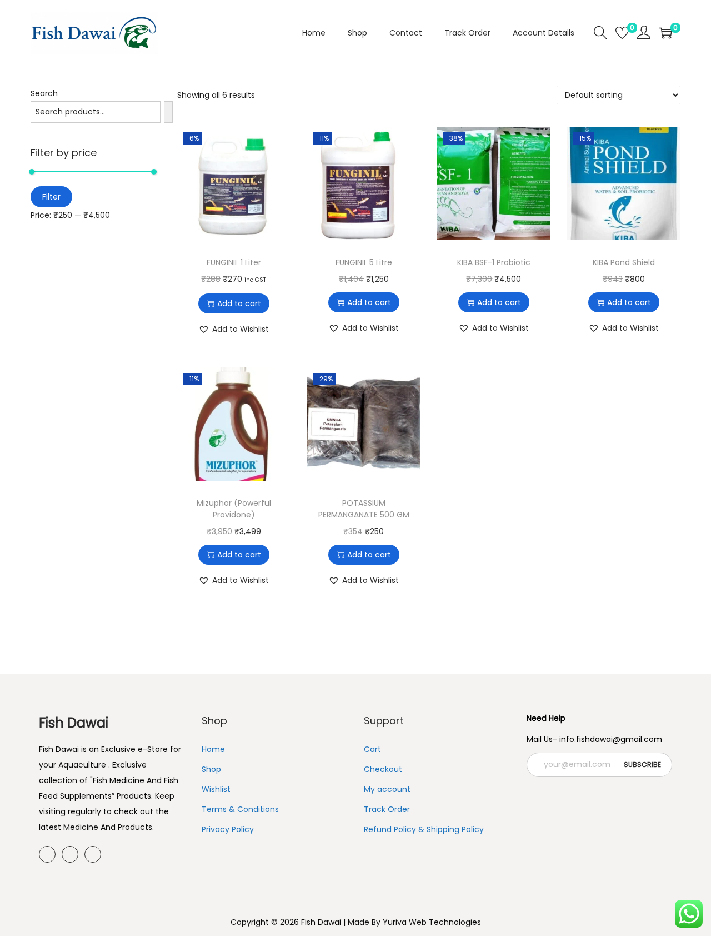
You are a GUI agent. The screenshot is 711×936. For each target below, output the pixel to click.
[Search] (168, 112)
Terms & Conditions (240, 809)
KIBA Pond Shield (624, 262)
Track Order (387, 809)
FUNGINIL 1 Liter (234, 262)
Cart (372, 749)
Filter (51, 196)
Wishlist (216, 789)
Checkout (383, 769)
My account (387, 789)
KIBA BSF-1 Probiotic (493, 262)
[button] (233, 329)
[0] (622, 32)
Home (213, 749)
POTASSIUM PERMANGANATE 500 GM (363, 508)
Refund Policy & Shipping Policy (424, 829)
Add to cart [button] (239, 303)
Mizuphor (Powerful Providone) (234, 508)
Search (44, 93)
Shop (211, 769)
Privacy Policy (228, 829)
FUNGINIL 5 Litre (364, 262)
